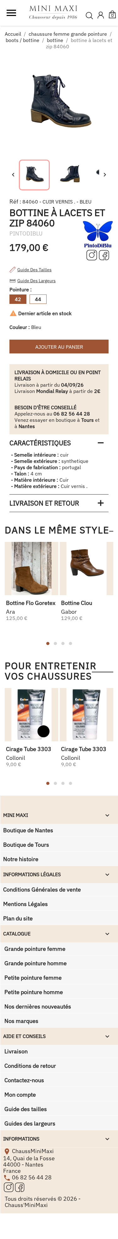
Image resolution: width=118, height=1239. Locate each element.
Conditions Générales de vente (42, 889)
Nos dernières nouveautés (37, 1006)
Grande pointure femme (34, 948)
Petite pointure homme (33, 992)
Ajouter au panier (59, 347)
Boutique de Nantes (28, 830)
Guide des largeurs (36, 280)
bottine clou (76, 602)
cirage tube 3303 (28, 749)
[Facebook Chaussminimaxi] (104, 255)
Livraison (15, 1051)
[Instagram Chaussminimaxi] (92, 255)
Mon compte (19, 1094)
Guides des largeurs (29, 1123)
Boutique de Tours (26, 844)
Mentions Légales (25, 904)
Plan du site (18, 918)
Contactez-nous (23, 1080)
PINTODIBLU (25, 233)
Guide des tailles (34, 270)
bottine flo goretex (30, 602)
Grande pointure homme (35, 963)
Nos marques (20, 1021)
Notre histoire (20, 859)
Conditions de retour (29, 1065)
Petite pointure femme (32, 977)
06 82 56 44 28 (32, 1177)
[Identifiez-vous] (100, 15)
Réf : (15, 202)
